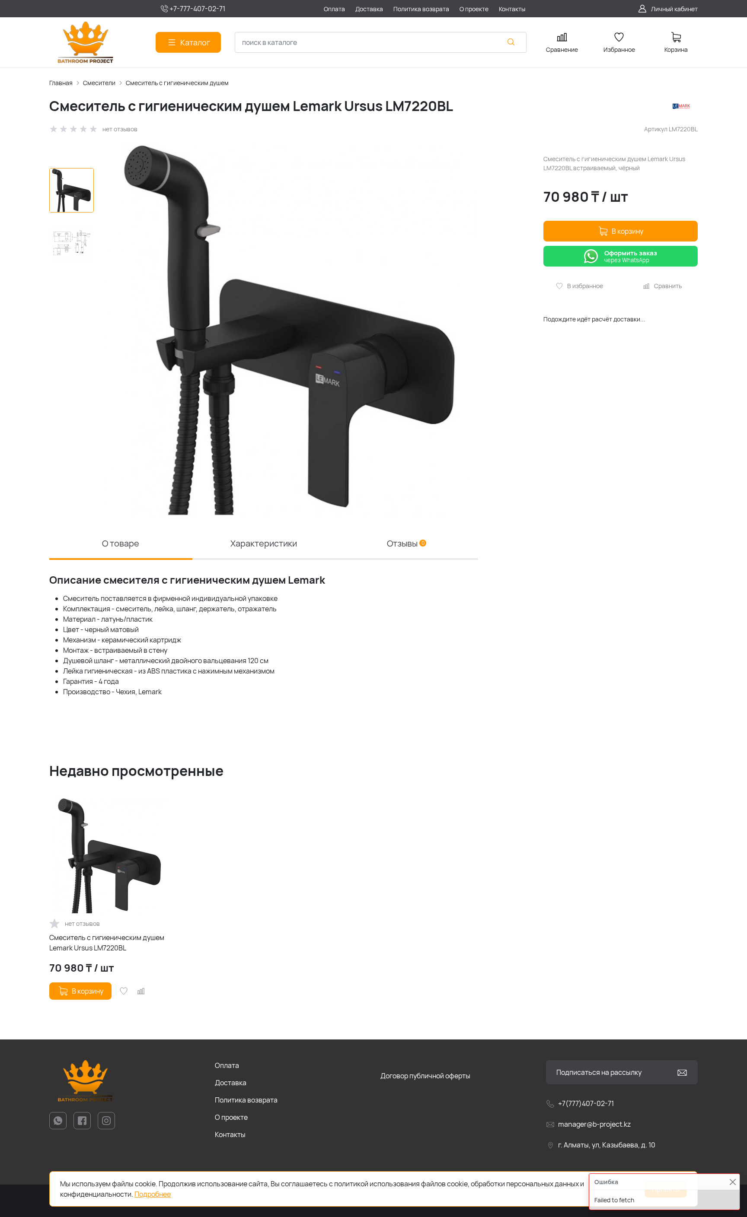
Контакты (230, 1134)
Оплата (227, 1065)
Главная (61, 83)
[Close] (732, 1181)
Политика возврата (246, 1100)
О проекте (231, 1117)
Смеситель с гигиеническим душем (177, 83)
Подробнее (152, 1194)
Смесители (99, 83)
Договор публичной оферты (425, 1075)
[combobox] (381, 42)
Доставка (230, 1082)
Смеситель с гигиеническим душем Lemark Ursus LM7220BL (106, 943)
